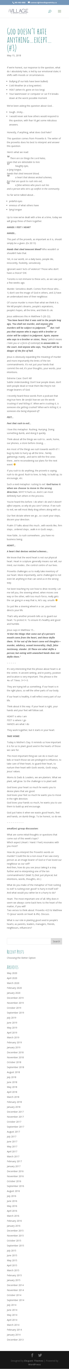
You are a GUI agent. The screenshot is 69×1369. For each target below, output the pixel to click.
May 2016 (12, 1206)
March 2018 (13, 1096)
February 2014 (14, 1329)
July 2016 (11, 1196)
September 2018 (15, 1067)
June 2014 (12, 1309)
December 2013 (15, 1339)
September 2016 (15, 1186)
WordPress (34, 1364)
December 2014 (15, 1285)
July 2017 (11, 1136)
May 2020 (12, 973)
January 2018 (13, 1106)
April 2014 (12, 1319)
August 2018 (13, 1072)
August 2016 (13, 1191)
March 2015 (13, 1270)
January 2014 (13, 1334)
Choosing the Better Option (21, 957)
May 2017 (12, 1146)
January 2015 (13, 1280)
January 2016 (13, 1225)
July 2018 (11, 1077)
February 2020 (14, 987)
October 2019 (14, 1007)
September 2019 (15, 1012)
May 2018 (12, 1086)
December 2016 (15, 1171)
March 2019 (13, 1037)
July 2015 (11, 1250)
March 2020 (13, 983)
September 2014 (15, 1300)
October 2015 (14, 1240)
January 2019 (13, 1047)
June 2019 (12, 1022)
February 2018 (14, 1101)
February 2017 (14, 1161)
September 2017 (15, 1126)
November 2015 (15, 1235)
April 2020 (12, 978)
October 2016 (14, 1181)
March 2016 (13, 1215)
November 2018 (15, 1057)
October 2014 (14, 1295)
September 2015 (15, 1245)
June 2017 (12, 1141)
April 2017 (12, 1151)
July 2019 (11, 1017)
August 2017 (13, 1131)
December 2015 (15, 1230)
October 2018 (14, 1062)
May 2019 (12, 1027)
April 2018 (12, 1091)
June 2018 (12, 1082)
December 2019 (15, 997)
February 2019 (14, 1042)
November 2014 (15, 1290)
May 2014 (12, 1314)
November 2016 (15, 1176)
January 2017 (13, 1166)
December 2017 (15, 1111)
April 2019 (12, 1032)
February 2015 (14, 1275)
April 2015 (12, 1265)
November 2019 (15, 1002)
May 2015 (12, 1260)
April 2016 (12, 1210)
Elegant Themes (33, 1360)
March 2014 (13, 1324)
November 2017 (15, 1116)
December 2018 (15, 1052)
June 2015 (12, 1255)
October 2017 (14, 1121)
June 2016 (12, 1201)
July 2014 (11, 1304)
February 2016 (14, 1220)
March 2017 (13, 1156)
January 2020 (13, 992)
